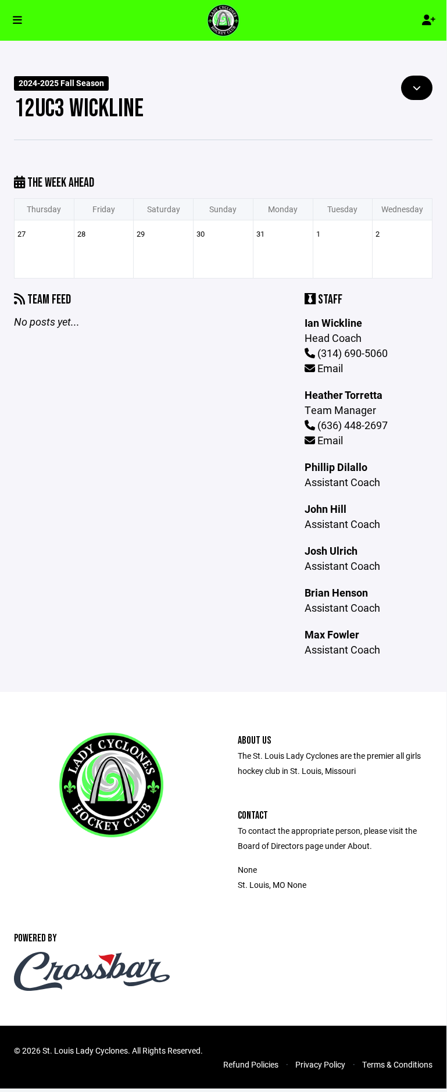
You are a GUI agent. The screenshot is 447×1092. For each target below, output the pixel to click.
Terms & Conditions (397, 1064)
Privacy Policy (320, 1064)
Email (329, 368)
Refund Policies (250, 1064)
